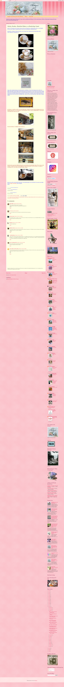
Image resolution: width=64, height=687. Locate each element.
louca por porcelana (51, 286)
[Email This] (22, 195)
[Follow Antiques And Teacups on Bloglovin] (51, 178)
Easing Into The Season (51, 407)
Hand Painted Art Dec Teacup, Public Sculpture (53, 633)
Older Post (44, 273)
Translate (54, 185)
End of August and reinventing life (51, 490)
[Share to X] (24, 195)
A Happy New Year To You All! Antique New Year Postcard (54, 509)
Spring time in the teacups (55, 418)
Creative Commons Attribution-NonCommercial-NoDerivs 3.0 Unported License (52, 214)
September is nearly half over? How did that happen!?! (54, 533)
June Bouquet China (54, 354)
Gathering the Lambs (54, 411)
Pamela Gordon (12, 216)
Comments (50, 670)
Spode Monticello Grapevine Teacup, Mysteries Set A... (53, 626)
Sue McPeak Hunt (12, 235)
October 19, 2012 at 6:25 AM (21, 242)
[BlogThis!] (23, 195)
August (50, 636)
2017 (49, 599)
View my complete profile (50, 87)
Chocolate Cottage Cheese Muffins (55, 301)
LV (10, 210)
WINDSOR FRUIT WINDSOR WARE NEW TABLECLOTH (55, 281)
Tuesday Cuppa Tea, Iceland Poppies (53, 539)
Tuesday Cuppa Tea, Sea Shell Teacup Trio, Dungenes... (53, 623)
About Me (31, 16)
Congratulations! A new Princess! (54, 553)
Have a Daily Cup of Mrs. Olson (14, 248)
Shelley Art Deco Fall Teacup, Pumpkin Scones (53, 612)
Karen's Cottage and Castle (52, 373)
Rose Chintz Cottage (51, 339)
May (50, 640)
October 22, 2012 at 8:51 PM (22, 248)
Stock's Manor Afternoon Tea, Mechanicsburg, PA (55, 321)
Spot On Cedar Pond (51, 393)
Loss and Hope (54, 347)
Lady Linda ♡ (50, 359)
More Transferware (55, 333)
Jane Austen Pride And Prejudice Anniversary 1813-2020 (55, 382)
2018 (49, 597)
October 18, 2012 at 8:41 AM (14, 210)
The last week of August (50, 488)
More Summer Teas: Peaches (54, 294)
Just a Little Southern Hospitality (51, 258)
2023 (49, 590)
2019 (49, 596)
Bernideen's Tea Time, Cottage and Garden (52, 279)
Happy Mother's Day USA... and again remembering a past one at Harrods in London (52, 496)
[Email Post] (21, 195)
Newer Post (8, 273)
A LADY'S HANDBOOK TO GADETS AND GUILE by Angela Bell (55, 329)
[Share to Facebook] (25, 195)
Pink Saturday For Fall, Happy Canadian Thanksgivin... (53, 631)
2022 (49, 592)
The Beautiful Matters (51, 386)
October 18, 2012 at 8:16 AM (17, 203)
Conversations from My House (52, 416)
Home (26, 16)
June (50, 639)
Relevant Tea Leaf (50, 306)
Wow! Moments (55, 313)
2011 (49, 648)
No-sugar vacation (55, 387)
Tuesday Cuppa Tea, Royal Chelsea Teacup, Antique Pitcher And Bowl (54, 546)
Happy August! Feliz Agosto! (54, 287)
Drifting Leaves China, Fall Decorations (52, 618)
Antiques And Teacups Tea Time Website (15, 16)
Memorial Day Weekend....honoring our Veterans (54, 567)
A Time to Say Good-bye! (54, 341)
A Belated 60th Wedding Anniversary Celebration (54, 308)
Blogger (36, 680)
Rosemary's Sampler (51, 319)
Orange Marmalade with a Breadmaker (55, 274)
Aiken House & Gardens (51, 333)
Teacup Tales (50, 400)
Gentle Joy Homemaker (51, 346)
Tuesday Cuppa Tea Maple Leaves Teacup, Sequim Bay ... (53, 616)
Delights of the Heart (51, 313)
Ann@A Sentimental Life (13, 242)
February (50, 644)
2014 (49, 603)
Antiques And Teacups (13, 183)
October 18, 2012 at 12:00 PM (16, 222)
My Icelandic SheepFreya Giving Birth (54, 395)
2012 (49, 606)
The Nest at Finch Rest (51, 366)
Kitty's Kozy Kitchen (51, 299)
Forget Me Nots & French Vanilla (55, 401)
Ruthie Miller (11, 203)
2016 (49, 600)
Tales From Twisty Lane (51, 406)
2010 (49, 649)
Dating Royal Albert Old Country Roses (54, 502)
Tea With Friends (50, 265)
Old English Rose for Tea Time (55, 374)
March (50, 643)
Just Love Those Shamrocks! (55, 368)
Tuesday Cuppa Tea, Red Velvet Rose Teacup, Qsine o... (53, 628)
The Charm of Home (51, 272)
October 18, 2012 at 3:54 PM (18, 235)
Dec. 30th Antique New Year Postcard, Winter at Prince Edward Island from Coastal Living (54, 517)
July (50, 637)
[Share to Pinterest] (26, 195)
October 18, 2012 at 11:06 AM (18, 216)
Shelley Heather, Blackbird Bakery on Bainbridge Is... (53, 621)
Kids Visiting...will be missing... (53, 624)
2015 (49, 602)
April (50, 642)
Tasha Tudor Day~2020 (54, 361)
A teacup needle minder (55, 266)
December (50, 607)
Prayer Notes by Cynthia (51, 409)
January (50, 646)
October (50, 610)
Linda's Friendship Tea (51, 353)
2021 (49, 593)
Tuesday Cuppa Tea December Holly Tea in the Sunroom (54, 560)
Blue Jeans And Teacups (51, 326)
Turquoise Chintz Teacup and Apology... (53, 614)
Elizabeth (11, 222)
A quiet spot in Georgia (54, 260)
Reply (10, 208)
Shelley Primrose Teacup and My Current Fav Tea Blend (51, 493)
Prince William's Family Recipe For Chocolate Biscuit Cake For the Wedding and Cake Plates (54, 525)
